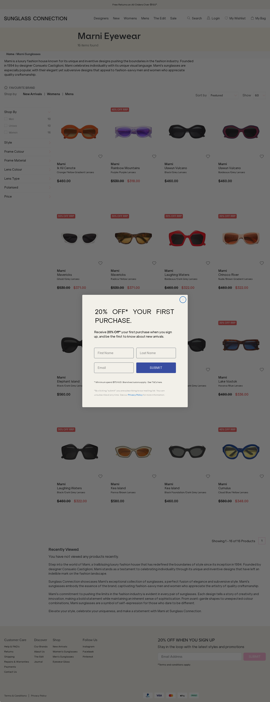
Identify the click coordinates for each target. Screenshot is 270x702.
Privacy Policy (135, 394)
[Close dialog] (183, 299)
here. (159, 382)
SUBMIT (156, 368)
